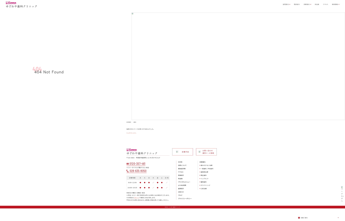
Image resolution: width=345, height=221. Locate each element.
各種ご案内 (304, 217)
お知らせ (136, 198)
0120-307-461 (137, 163)
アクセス (325, 4)
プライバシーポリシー (185, 198)
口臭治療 (204, 188)
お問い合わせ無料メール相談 (208, 152)
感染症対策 (182, 169)
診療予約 (185, 152)
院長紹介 (297, 4)
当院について (182, 165)
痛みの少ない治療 (206, 165)
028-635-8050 (138, 171)
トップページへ (131, 133)
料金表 (317, 4)
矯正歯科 (204, 175)
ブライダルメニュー (184, 182)
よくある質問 (182, 185)
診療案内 (307, 4)
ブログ (180, 195)
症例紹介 (181, 188)
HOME (180, 162)
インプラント (205, 179)
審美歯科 (204, 182)
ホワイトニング (205, 185)
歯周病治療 (204, 172)
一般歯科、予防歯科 (207, 169)
